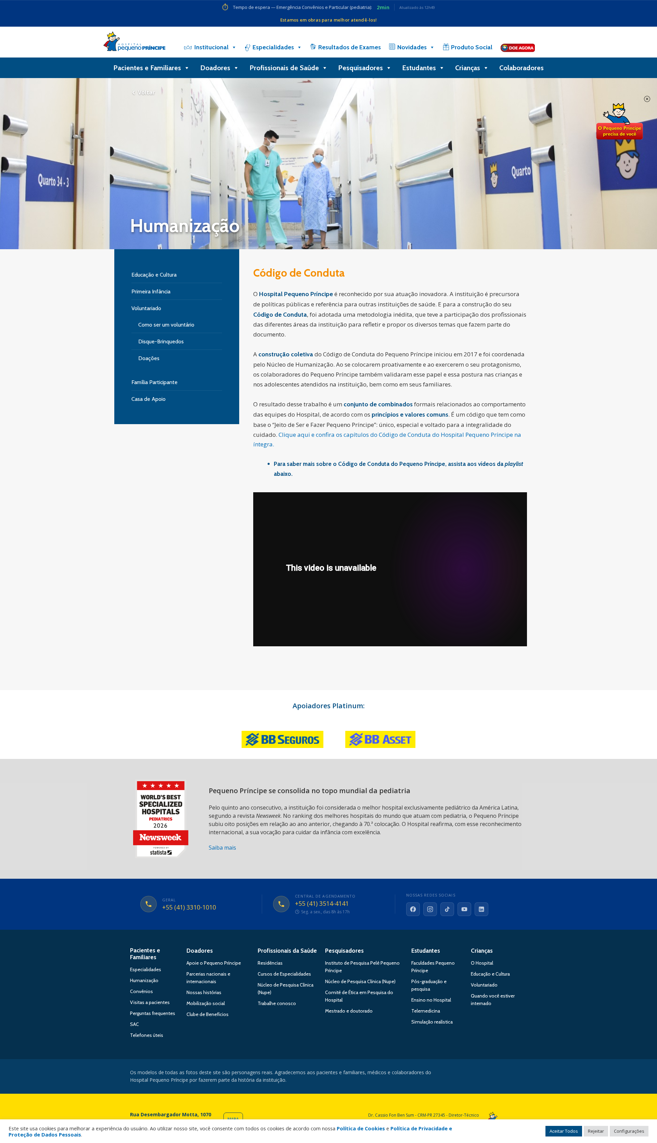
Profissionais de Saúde (284, 68)
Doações (148, 358)
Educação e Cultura (154, 274)
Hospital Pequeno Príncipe (134, 42)
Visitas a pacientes (150, 1002)
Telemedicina (425, 1011)
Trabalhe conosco (277, 1003)
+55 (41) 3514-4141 (322, 903)
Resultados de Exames (349, 47)
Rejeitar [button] (596, 1131)
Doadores (215, 68)
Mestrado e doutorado (349, 1011)
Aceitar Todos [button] (564, 1131)
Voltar (146, 92)
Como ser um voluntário (166, 324)
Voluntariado (146, 308)
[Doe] (518, 47)
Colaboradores (521, 68)
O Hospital (482, 963)
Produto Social (471, 47)
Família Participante (154, 382)
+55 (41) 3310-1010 (189, 907)
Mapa (233, 1119)
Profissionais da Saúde (287, 950)
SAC (134, 1024)
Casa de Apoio (148, 399)
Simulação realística (432, 1022)
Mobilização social (205, 1003)
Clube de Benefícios (207, 1014)
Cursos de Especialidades (284, 974)
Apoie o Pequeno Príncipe (213, 963)
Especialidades (273, 47)
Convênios (141, 991)
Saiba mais (222, 847)
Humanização (144, 980)
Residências (270, 963)
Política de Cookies (361, 1128)
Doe (619, 121)
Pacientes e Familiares (147, 68)
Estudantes (419, 68)
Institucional (211, 47)
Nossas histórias (203, 992)
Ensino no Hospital (431, 1000)
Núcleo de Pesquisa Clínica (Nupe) (360, 981)
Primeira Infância (150, 291)
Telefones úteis (146, 1035)
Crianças (467, 68)
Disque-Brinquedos (161, 341)
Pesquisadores (360, 68)
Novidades (412, 47)
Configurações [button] (629, 1131)
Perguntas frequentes (152, 1013)
